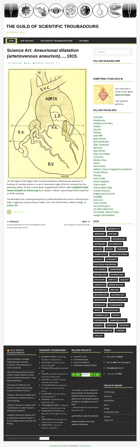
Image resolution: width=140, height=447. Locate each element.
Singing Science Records (104, 193)
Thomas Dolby (47, 368)
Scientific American (101, 190)
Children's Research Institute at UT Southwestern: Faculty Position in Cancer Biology (21, 398)
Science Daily (99, 178)
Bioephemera (99, 120)
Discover (97, 129)
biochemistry (115, 244)
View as (111, 362)
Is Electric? (115, 368)
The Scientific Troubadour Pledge (56, 41)
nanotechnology (118, 300)
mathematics (100, 290)
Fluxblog (97, 132)
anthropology (101, 239)
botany (109, 249)
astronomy (99, 244)
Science (107, 416)
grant (28, 63)
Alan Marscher (53, 382)
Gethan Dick (47, 425)
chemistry (121, 249)
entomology (100, 274)
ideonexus (97, 147)
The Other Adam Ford (103, 209)
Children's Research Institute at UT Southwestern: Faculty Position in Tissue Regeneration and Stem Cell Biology (21, 419)
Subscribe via (114, 356)
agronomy (99, 234)
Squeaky (45, 373)
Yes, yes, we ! (114, 373)
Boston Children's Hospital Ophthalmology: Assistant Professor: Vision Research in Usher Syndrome (19, 363)
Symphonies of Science (51, 410)
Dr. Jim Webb (47, 393)
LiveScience (98, 157)
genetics (112, 280)
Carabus (97, 126)
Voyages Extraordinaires (104, 215)
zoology (98, 335)
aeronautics (114, 229)
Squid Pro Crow (80, 356)
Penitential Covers (111, 412)
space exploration (103, 330)
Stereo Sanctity (100, 203)
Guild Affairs (109, 400)
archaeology (119, 239)
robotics (111, 325)
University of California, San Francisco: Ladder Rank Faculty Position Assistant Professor (19, 388)
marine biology (116, 285)
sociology (124, 325)
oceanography (116, 305)
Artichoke (45, 399)
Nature (96, 163)
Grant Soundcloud (81, 362)
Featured (39, 63)
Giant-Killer (98, 135)
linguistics (99, 285)
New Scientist (99, 166)
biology (98, 249)
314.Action (98, 117)
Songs (106, 408)
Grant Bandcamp (81, 359)
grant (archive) (99, 138)
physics (116, 315)
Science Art (49, 63)
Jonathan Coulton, (49, 356)
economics (111, 259)
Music (106, 405)
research (98, 325)
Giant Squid (46, 419)
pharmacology (101, 315)
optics (97, 310)
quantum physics (118, 320)
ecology (98, 259)
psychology (100, 320)
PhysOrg (97, 175)
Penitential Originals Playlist (85, 365)
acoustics (99, 229)
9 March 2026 (16, 63)
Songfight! (97, 196)
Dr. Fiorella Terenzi (49, 385)
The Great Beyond (101, 206)
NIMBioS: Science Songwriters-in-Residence (112, 169)
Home (11, 41)
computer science (119, 254)
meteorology (100, 295)
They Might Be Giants (50, 405)
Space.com (98, 200)
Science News (99, 184)
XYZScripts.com (85, 446)
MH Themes (44, 438)
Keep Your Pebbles (101, 154)
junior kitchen (99, 150)
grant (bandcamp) (101, 141)
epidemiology (117, 274)
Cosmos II (45, 379)
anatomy (18, 212)
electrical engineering (105, 264)
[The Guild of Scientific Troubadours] (70, 16)
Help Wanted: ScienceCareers (15, 351)
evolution (99, 280)
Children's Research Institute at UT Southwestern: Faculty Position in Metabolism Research (21, 408)
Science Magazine (101, 181)
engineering (115, 269)
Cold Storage (109, 392)
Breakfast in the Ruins (103, 123)
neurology (99, 305)
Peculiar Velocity (100, 172)
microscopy (100, 300)
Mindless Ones (99, 160)
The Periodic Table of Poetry (106, 212)
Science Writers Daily (102, 187)
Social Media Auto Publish (58, 446)
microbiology (118, 295)
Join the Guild (27, 41)
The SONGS (84, 41)
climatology (100, 254)
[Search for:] (113, 52)
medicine (114, 290)
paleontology (111, 310)
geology (124, 280)
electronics (100, 269)
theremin (120, 330)
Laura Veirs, (46, 362)
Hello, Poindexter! (101, 144)
